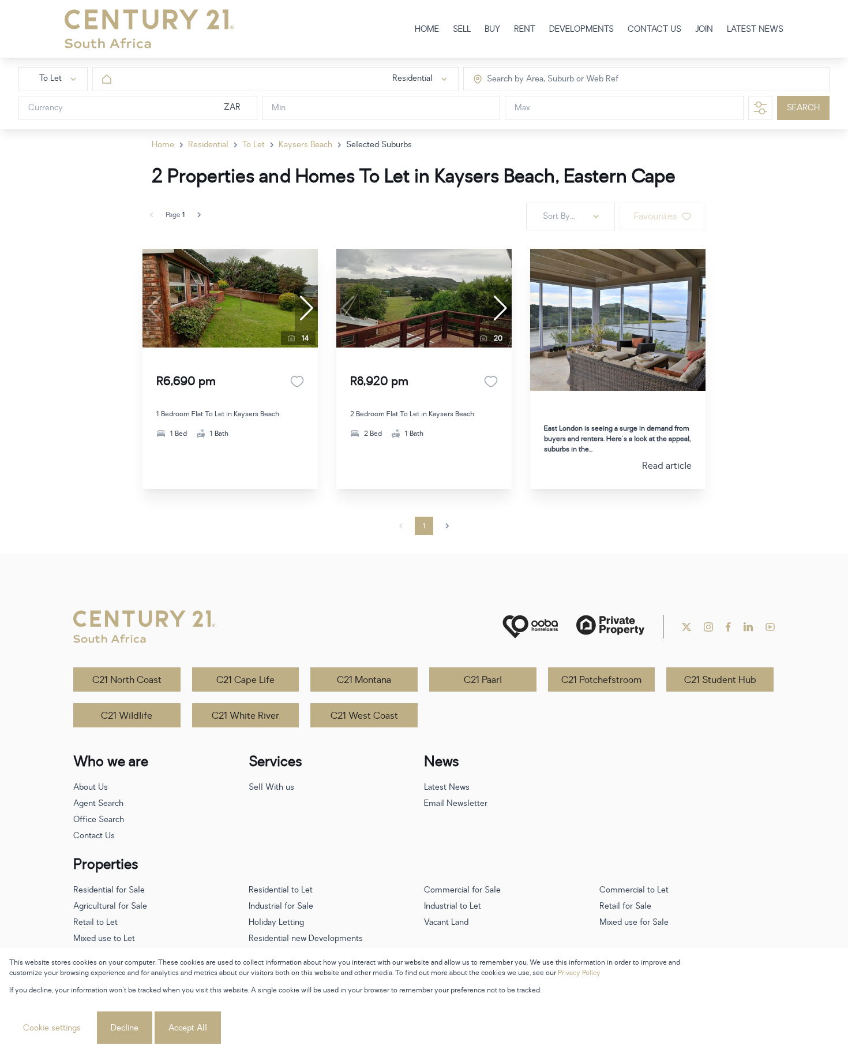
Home (163, 144)
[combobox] (535, 79)
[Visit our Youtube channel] (770, 627)
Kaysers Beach (305, 144)
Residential (208, 144)
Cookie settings (52, 1027)
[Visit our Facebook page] (728, 627)
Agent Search (98, 803)
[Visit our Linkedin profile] (748, 627)
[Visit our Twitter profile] (686, 627)
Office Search (98, 819)
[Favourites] (297, 382)
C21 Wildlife (126, 716)
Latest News (447, 787)
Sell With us (271, 787)
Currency (45, 108)
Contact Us (94, 835)
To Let (253, 144)
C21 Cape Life (245, 680)
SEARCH (803, 108)
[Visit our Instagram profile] (708, 627)
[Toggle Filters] (760, 108)
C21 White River (245, 716)
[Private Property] (610, 626)
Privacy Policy (579, 972)
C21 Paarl (483, 680)
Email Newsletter (455, 803)
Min (279, 108)
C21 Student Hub (720, 680)
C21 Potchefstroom (601, 680)
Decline (124, 1027)
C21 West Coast (364, 716)
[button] (306, 308)
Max (522, 108)
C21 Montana (364, 680)
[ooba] (530, 626)
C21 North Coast (127, 680)
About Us (90, 787)
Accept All (187, 1027)
